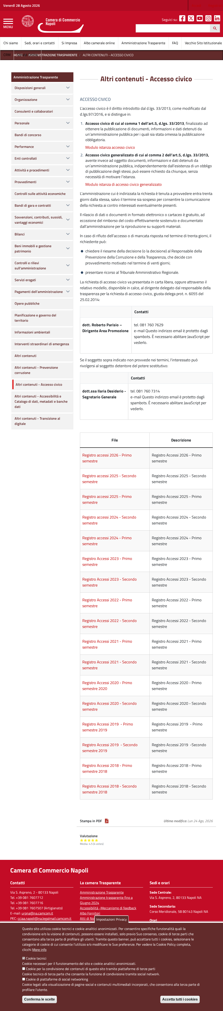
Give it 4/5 (93, 840)
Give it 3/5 (89, 840)
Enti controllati (26, 158)
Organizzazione (26, 99)
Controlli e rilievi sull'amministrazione (30, 265)
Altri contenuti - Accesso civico (39, 384)
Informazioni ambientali (32, 332)
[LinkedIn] (218, 19)
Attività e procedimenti (32, 170)
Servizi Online (27, 54)
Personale (22, 123)
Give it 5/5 (96, 840)
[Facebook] (183, 19)
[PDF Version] (106, 820)
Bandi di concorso (28, 134)
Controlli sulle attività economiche (40, 193)
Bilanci (20, 234)
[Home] (52, 24)
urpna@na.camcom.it (37, 913)
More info (39, 949)
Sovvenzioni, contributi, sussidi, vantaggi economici (39, 220)
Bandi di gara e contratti (33, 205)
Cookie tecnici (36, 958)
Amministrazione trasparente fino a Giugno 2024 (106, 900)
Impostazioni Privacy (111, 919)
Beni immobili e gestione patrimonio (33, 248)
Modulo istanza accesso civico (110, 147)
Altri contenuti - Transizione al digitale (37, 421)
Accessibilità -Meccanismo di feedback (108, 908)
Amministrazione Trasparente (143, 43)
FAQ (175, 43)
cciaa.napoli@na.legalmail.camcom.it (44, 918)
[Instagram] (209, 19)
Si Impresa (69, 43)
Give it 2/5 (85, 840)
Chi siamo (10, 43)
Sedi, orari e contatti (40, 43)
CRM (6, 54)
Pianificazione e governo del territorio (35, 318)
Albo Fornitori (90, 913)
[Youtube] (200, 19)
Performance (24, 146)
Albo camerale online (99, 43)
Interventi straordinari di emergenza (42, 344)
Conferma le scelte (39, 999)
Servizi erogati (25, 279)
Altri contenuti (25, 355)
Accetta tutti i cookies (180, 999)
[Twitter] (192, 19)
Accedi (196, 5)
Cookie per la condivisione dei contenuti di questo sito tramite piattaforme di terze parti (90, 968)
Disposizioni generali (30, 87)
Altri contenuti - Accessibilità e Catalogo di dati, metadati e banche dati (41, 401)
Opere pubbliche (27, 303)
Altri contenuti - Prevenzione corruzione (36, 370)
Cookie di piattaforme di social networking (57, 979)
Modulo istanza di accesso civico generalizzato (123, 184)
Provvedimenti (25, 181)
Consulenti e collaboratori (34, 111)
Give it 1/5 (82, 840)
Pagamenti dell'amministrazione (39, 291)
